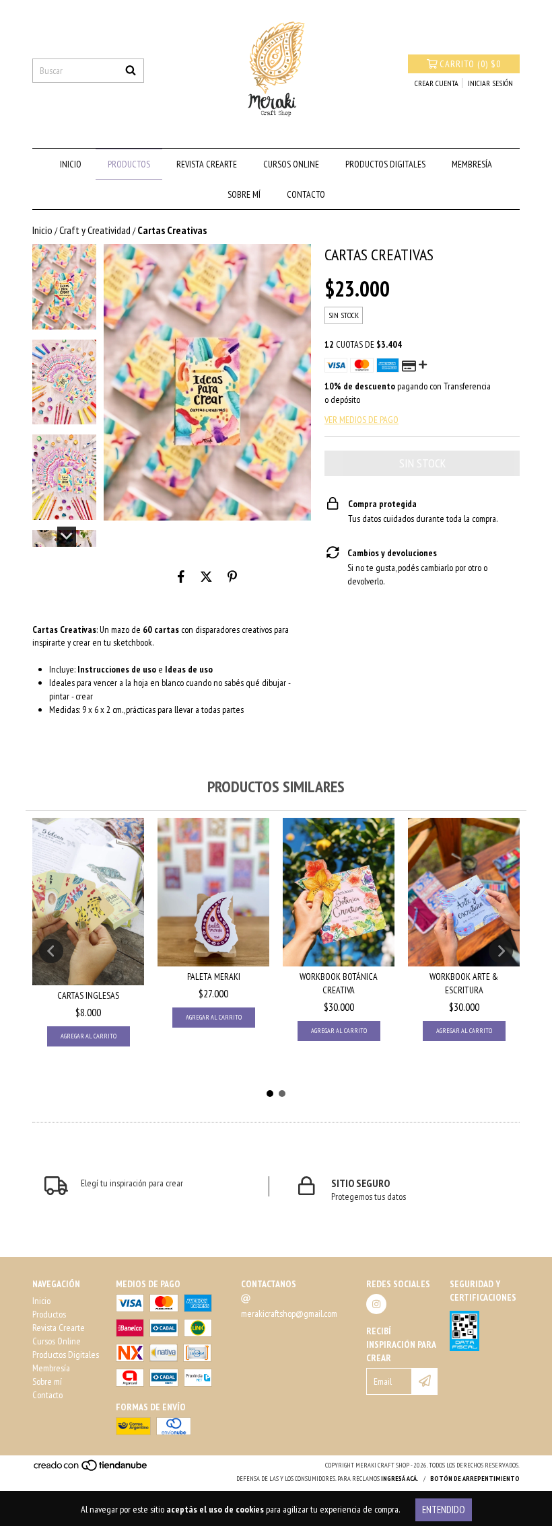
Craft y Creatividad (95, 230)
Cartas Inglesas (88, 995)
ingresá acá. (400, 1478)
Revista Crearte (206, 164)
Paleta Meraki (213, 976)
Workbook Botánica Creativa (339, 983)
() (470, 64)
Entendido (443, 1509)
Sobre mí (244, 194)
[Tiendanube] (91, 1469)
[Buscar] (130, 71)
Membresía (472, 164)
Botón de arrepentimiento (475, 1478)
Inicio (70, 164)
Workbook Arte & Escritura (463, 983)
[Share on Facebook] (181, 576)
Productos (129, 164)
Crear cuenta (436, 83)
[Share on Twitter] (206, 576)
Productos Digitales (385, 164)
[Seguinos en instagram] (376, 1304)
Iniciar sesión (490, 83)
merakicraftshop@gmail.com (289, 1313)
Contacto (306, 194)
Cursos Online (291, 164)
